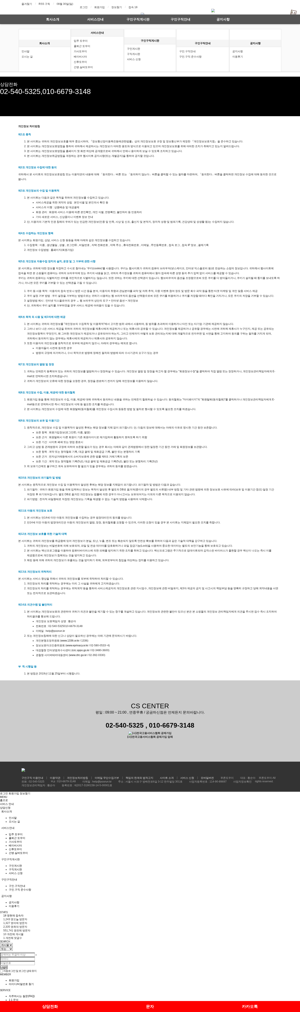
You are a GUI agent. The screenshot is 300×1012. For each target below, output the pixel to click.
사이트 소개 (167, 777)
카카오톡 (250, 1006)
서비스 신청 (134, 59)
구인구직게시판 (138, 19)
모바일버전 (207, 777)
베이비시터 (80, 56)
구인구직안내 (180, 19)
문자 (150, 1006)
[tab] (150, 811)
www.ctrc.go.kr (78, 655)
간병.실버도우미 (83, 67)
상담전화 (50, 1006)
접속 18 (132, 7)
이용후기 (237, 56)
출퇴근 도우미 (82, 46)
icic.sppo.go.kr (80, 650)
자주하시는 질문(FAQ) (22, 996)
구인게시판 (133, 48)
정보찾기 (116, 7)
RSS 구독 (44, 3)
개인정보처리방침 (77, 777)
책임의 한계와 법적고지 (139, 777)
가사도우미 (80, 51)
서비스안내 (95, 19)
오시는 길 (27, 56)
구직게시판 (133, 54)
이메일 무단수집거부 (107, 777)
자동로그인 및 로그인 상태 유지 (19, 970)
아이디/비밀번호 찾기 (21, 984)
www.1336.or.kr (70, 640)
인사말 (25, 51)
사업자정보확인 (242, 781)
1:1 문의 (13, 999)
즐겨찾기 (27, 3)
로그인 (84, 7)
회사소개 (52, 19)
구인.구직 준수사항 (190, 56)
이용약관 (55, 777)
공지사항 (223, 19)
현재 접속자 (13, 915)
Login (3, 967)
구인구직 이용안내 (32, 777)
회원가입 (99, 7)
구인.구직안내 (187, 51)
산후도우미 (80, 61)
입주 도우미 (81, 40)
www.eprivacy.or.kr (77, 645)
